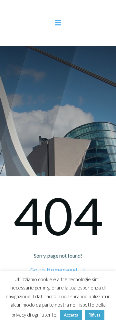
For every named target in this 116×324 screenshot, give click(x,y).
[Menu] (58, 22)
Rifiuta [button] (95, 315)
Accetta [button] (71, 315)
